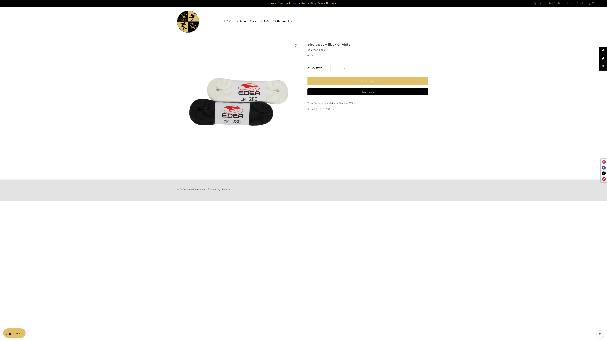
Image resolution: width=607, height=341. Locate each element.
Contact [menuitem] (281, 21)
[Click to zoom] (296, 45)
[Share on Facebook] (603, 51)
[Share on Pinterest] (603, 67)
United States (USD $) (559, 3)
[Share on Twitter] (603, 59)
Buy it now (368, 92)
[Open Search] (535, 4)
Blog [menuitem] (265, 21)
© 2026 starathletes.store (191, 189)
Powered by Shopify (219, 189)
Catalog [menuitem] (245, 21)
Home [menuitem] (228, 21)
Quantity (314, 68)
